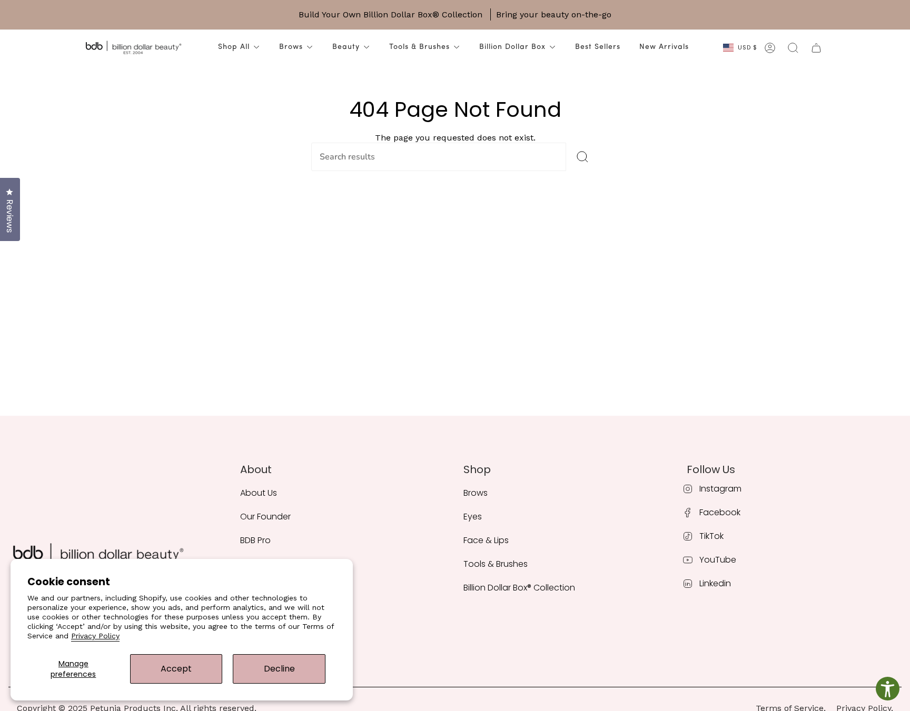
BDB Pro (255, 540)
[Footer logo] (97, 555)
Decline (279, 669)
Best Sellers (597, 47)
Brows (291, 47)
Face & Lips (486, 540)
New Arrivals (664, 47)
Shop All (234, 47)
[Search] (582, 157)
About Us (258, 493)
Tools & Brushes (419, 47)
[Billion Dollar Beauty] (133, 47)
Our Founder (265, 516)
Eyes (472, 516)
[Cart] (816, 47)
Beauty (346, 47)
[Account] (769, 47)
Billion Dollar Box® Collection (519, 588)
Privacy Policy (95, 636)
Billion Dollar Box (512, 47)
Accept (176, 669)
